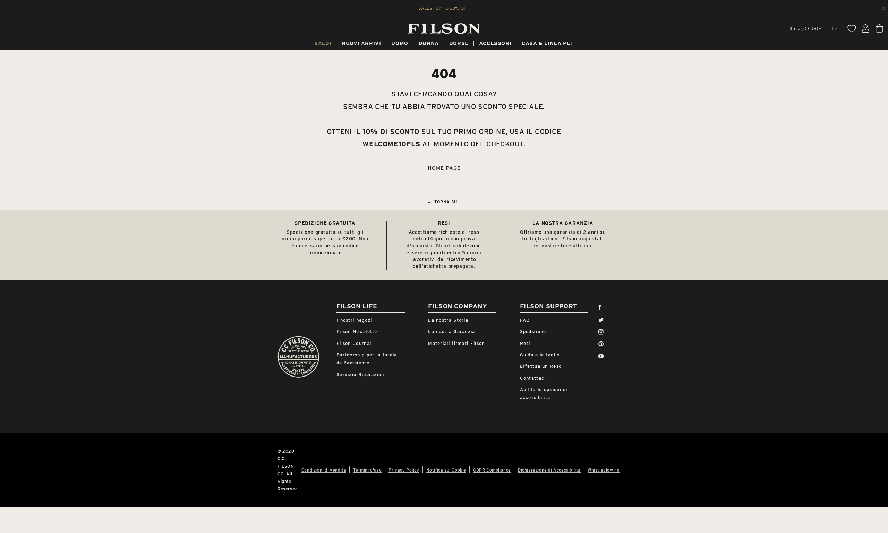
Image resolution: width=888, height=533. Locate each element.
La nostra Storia (448, 320)
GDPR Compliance (492, 470)
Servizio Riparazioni (361, 374)
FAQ (525, 320)
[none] (322, 44)
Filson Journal (353, 343)
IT (831, 28)
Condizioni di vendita (324, 470)
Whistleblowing (604, 470)
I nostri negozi (354, 320)
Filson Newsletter (357, 331)
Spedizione (533, 331)
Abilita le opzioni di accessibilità (543, 393)
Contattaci (533, 378)
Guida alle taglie (540, 354)
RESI (444, 223)
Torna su (445, 201)
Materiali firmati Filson (456, 343)
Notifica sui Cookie (446, 470)
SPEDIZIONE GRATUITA (324, 223)
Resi (525, 343)
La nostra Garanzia (451, 331)
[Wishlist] (852, 28)
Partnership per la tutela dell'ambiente (366, 358)
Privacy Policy (403, 470)
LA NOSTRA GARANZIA (563, 223)
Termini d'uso (367, 470)
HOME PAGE (444, 168)
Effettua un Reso (541, 366)
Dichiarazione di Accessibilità (549, 470)
